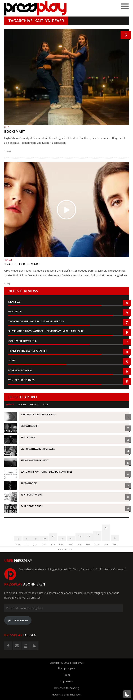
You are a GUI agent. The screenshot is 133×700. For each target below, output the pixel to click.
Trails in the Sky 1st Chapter (28, 350)
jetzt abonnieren (18, 620)
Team (66, 674)
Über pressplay (66, 668)
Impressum (66, 681)
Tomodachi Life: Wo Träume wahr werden (36, 321)
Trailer (8, 259)
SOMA (11, 360)
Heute (10, 404)
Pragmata (15, 311)
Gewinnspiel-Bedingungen (66, 694)
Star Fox (14, 301)
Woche (22, 404)
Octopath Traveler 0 (22, 341)
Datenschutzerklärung (66, 688)
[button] (127, 694)
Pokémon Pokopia (20, 370)
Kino (6, 127)
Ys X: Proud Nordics (21, 380)
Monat (34, 404)
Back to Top (65, 549)
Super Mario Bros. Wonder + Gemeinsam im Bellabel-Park (46, 331)
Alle (45, 404)
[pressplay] (35, 8)
